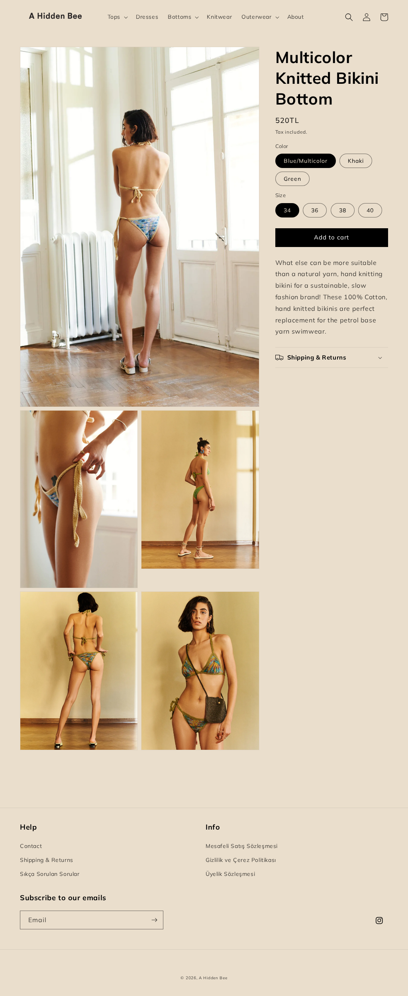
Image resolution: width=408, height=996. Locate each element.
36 (314, 210)
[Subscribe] (154, 920)
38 (342, 210)
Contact (31, 846)
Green (292, 178)
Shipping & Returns (46, 860)
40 (370, 210)
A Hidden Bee (213, 977)
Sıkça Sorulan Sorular (50, 873)
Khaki (356, 160)
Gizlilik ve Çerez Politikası (241, 860)
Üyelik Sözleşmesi (230, 873)
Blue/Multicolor (306, 160)
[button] (117, 16)
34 (287, 210)
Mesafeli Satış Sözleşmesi (242, 846)
